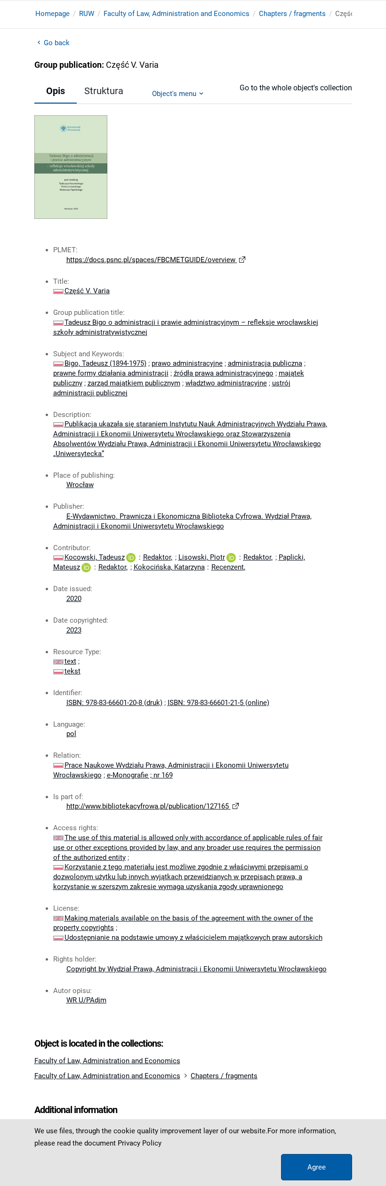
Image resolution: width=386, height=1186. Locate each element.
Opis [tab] (55, 90)
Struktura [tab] (103, 90)
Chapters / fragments (292, 13)
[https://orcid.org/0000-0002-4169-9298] (86, 567)
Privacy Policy (139, 1143)
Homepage (52, 13)
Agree (316, 1167)
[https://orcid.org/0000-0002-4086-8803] (131, 557)
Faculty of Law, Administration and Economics (176, 13)
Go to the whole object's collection (296, 87)
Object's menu (174, 93)
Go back (57, 43)
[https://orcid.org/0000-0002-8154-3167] (231, 557)
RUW (86, 13)
